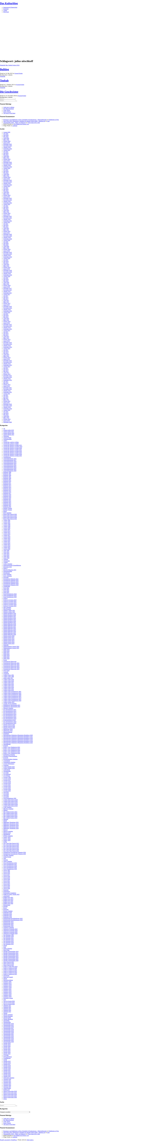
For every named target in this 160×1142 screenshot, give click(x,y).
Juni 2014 (5, 351)
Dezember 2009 (7, 422)
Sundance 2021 (7, 989)
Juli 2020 (5, 242)
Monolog (5, 819)
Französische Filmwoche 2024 (11, 667)
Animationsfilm (7, 439)
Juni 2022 (5, 207)
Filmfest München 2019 (9, 625)
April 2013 (6, 372)
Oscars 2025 (6, 887)
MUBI (5, 821)
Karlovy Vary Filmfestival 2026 (11, 753)
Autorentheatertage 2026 (9, 470)
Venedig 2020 (7, 1068)
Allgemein (6, 436)
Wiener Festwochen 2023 (10, 1092)
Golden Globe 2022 (8, 684)
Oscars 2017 (6, 875)
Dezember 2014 (7, 342)
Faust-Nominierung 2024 (10, 594)
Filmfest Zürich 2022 (8, 639)
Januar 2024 (6, 178)
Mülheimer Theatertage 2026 (11, 828)
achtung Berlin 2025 (8, 434)
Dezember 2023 (7, 180)
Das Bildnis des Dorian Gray (21, 124)
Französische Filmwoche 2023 (11, 666)
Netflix (5, 842)
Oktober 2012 (7, 378)
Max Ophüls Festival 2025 (10, 818)
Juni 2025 (5, 153)
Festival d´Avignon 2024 (9, 604)
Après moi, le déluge (8, 107)
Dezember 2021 (7, 216)
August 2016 (6, 312)
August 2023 (6, 186)
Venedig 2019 (7, 1067)
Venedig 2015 (7, 1061)
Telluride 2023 (7, 1008)
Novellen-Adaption (8, 855)
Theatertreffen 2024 (8, 1038)
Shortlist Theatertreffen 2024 (10, 957)
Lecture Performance (8, 763)
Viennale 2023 (7, 1083)
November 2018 (7, 272)
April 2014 (6, 354)
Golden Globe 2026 (8, 690)
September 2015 (7, 329)
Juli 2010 (5, 411)
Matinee (5, 810)
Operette (5, 860)
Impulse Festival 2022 (9, 724)
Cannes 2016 (6, 534)
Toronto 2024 (6, 1052)
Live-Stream (6, 775)
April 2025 (6, 156)
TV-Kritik (6, 1055)
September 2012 (7, 380)
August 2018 (6, 276)
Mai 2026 (5, 136)
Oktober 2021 (7, 219)
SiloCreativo (30, 1140)
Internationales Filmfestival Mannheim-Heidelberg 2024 (18, 741)
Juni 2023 (5, 189)
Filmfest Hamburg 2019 (9, 613)
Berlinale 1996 (7, 478)
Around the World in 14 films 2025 (12, 455)
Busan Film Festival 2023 (10, 515)
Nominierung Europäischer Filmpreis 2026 (14, 854)
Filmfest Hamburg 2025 (9, 622)
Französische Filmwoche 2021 (11, 663)
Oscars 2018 (6, 876)
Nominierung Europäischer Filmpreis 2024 (14, 852)
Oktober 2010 (7, 407)
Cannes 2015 (6, 532)
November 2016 (7, 308)
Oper (4, 858)
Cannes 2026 (6, 549)
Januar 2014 (6, 359)
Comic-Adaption (7, 564)
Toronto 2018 (6, 1043)
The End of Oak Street (9, 113)
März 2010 (6, 417)
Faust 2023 (6, 589)
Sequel (5, 945)
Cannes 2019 (6, 538)
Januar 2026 (6, 142)
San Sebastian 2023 (8, 941)
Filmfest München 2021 (9, 627)
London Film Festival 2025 (10, 805)
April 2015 (6, 336)
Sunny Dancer (7, 111)
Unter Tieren (6, 110)
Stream (5, 978)
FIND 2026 (6, 658)
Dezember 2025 (7, 144)
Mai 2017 (5, 299)
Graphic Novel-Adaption (9, 703)
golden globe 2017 (8, 678)
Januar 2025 (6, 160)
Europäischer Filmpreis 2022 (10, 580)
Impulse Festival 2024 (9, 726)
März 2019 (6, 266)
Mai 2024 (5, 172)
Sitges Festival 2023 (8, 962)
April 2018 (6, 282)
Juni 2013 (5, 369)
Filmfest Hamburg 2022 (9, 618)
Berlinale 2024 (7, 503)
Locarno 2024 (7, 789)
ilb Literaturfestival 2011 (9, 709)
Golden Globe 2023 (8, 685)
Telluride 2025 (7, 1011)
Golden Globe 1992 (8, 675)
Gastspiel (5, 672)
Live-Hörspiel (7, 774)
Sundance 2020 (7, 987)
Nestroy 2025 (6, 840)
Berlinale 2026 (7, 506)
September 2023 (7, 184)
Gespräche (6, 673)
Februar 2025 (6, 159)
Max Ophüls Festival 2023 (10, 815)
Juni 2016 (5, 315)
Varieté (5, 1059)
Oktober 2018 (7, 273)
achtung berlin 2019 (8, 430)
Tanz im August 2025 (9, 1002)
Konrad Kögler (19, 73)
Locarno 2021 (7, 784)
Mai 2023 (5, 191)
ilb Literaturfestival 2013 (9, 712)
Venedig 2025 (7, 1076)
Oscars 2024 (6, 885)
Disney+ (5, 568)
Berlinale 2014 (7, 487)
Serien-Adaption (7, 948)
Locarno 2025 (7, 790)
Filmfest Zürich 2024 (8, 642)
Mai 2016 (5, 317)
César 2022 (6, 553)
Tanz (4, 999)
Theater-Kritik (7, 1017)
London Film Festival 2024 (10, 804)
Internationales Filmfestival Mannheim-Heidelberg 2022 (18, 738)
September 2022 (7, 203)
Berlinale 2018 (7, 494)
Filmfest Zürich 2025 (8, 643)
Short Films (6, 950)
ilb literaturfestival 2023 (9, 720)
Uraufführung (7, 1058)
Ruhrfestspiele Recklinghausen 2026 (13, 920)
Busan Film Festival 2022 (10, 514)
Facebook (5, 9)
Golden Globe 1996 (8, 676)
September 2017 (7, 293)
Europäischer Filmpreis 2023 (10, 582)
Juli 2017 (5, 296)
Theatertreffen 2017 (8, 1028)
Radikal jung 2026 (8, 903)
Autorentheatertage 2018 (9, 461)
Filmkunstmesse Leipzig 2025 (11, 648)
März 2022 (6, 212)
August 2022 (6, 204)
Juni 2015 (5, 333)
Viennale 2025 (7, 1086)
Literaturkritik (7, 771)
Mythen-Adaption (8, 836)
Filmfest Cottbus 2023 (9, 612)
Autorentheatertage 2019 (9, 463)
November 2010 (7, 405)
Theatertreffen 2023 (8, 1037)
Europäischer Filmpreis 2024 (10, 583)
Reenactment (6, 905)
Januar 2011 (6, 402)
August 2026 (6, 132)
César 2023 (6, 555)
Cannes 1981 (6, 520)
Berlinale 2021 (7, 499)
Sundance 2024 (7, 993)
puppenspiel (6, 896)
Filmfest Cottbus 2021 (9, 610)
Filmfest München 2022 (9, 628)
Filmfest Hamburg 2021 (9, 616)
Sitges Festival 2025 (8, 965)
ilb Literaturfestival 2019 (9, 718)
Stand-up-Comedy (8, 977)
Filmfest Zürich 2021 (8, 637)
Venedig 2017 (7, 1064)
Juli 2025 (5, 151)
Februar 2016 (6, 321)
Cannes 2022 (6, 543)
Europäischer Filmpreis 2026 (10, 585)
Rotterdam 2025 (7, 915)
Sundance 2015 (7, 983)
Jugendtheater (7, 744)
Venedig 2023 (7, 1073)
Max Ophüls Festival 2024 (10, 816)
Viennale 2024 (7, 1085)
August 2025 (6, 150)
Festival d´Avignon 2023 (9, 603)
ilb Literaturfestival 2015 (9, 715)
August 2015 (6, 330)
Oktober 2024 (7, 165)
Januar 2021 (6, 233)
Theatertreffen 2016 (8, 1026)
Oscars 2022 (6, 882)
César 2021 (6, 552)
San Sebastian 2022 (8, 939)
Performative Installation (9, 893)
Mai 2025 (5, 154)
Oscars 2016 (6, 873)
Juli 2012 (5, 381)
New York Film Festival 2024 (11, 849)
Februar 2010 (6, 419)
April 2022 (6, 210)
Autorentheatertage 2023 (9, 466)
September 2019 (7, 257)
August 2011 (6, 393)
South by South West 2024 (10, 966)
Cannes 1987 (6, 521)
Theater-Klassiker (8, 1016)
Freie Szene (6, 670)
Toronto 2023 (6, 1050)
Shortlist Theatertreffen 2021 (10, 953)
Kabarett (5, 745)
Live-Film (6, 772)
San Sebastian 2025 (8, 944)
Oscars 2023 (6, 884)
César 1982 (6, 550)
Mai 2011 (5, 398)
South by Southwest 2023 (10, 971)
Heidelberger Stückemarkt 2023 (11, 705)
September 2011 (7, 392)
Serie (4, 947)
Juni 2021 (5, 225)
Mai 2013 (5, 371)
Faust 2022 (6, 588)
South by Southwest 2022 (10, 969)
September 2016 (7, 311)
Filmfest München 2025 (9, 633)
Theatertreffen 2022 (8, 1035)
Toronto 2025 (6, 1053)
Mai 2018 (5, 281)
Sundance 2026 (7, 996)
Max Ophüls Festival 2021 (10, 812)
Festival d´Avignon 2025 (9, 606)
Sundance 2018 (7, 984)
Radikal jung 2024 (8, 900)
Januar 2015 (6, 341)
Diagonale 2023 (7, 567)
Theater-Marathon (8, 1019)
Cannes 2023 (6, 544)
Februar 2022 (6, 213)
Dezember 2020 (7, 234)
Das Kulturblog (9, 3)
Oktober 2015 (7, 327)
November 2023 (7, 181)
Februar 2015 (6, 339)
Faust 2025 (6, 592)
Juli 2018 (5, 278)
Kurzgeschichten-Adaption (10, 759)
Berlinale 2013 (7, 485)
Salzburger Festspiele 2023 (10, 929)
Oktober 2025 (7, 147)
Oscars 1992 (6, 870)
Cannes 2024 (6, 546)
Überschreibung (7, 1056)
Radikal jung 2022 (8, 897)
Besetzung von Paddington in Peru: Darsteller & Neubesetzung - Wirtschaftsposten (25, 119)
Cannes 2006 (6, 528)
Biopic (5, 511)
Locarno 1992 (7, 777)
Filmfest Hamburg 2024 (9, 621)
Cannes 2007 (6, 529)
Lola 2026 (6, 796)
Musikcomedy (7, 833)
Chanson (5, 559)
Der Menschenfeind (8, 108)
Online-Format (7, 857)
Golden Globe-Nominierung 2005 (12, 696)
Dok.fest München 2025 (9, 570)
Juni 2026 (5, 135)
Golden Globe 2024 (8, 687)
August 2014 (6, 348)
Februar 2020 (6, 249)
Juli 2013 (5, 368)
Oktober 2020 (7, 237)
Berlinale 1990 (7, 475)
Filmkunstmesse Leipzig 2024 (11, 646)
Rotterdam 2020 (7, 912)
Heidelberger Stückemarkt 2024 (11, 706)
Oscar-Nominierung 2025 (10, 867)
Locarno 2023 (7, 787)
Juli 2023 (5, 187)
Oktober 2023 (7, 183)
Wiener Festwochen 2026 (10, 1097)
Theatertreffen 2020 (8, 1032)
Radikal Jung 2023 (8, 899)
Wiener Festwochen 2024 (10, 1094)
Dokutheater (6, 573)
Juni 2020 (5, 243)
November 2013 (7, 362)
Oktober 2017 (7, 291)
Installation (6, 733)
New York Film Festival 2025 (11, 851)
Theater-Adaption (8, 1014)
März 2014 (6, 356)
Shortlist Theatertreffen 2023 (10, 956)
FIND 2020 (6, 651)
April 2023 (6, 192)
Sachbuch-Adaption (8, 927)
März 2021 (6, 230)
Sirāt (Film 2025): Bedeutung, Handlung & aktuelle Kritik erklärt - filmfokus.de (24, 121)
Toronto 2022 (6, 1049)
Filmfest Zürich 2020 (8, 636)
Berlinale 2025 (7, 505)
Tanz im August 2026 (9, 1004)
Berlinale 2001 (7, 479)
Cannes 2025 (6, 547)
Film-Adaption (7, 607)
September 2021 (7, 221)
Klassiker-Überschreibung (10, 756)
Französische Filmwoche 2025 (11, 669)
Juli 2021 (5, 224)
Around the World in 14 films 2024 (12, 454)
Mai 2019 (5, 263)
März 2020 (6, 248)
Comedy (5, 562)
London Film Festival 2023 (10, 802)
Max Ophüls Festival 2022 (13, 65)
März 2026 (6, 139)
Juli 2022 (5, 206)
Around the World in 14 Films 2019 (12, 446)
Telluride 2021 (7, 1005)
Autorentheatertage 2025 (9, 469)
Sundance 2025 (7, 995)
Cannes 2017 (6, 535)
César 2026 (6, 558)
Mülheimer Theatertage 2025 (11, 827)
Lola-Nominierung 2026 (9, 798)
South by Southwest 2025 (10, 974)
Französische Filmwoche (9, 661)
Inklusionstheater (7, 732)
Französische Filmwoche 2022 (11, 664)
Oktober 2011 (7, 390)
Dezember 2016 (7, 306)
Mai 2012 (5, 383)
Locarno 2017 (7, 780)
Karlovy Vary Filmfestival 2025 (11, 751)
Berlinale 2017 (7, 493)
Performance (6, 891)
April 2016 (6, 318)
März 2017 (6, 302)
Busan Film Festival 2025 (10, 518)
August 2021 (6, 222)
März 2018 (6, 284)
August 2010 (6, 410)
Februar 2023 (6, 195)
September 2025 (7, 148)
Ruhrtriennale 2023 (8, 921)
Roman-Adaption (7, 911)
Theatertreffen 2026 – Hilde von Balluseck (14, 122)
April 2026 (6, 138)
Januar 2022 (6, 215)
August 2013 (6, 366)
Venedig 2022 (7, 1071)
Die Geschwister (9, 91)
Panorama (6, 890)
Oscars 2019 (6, 878)
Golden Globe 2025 (8, 688)
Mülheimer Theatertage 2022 (11, 822)
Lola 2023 (6, 792)
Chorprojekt (6, 561)
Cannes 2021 (6, 541)
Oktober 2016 (7, 309)
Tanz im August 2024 (9, 1001)
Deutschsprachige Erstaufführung (12, 565)
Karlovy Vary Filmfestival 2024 (11, 750)
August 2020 (6, 240)
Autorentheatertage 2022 (9, 464)
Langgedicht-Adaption (9, 762)
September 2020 (7, 239)
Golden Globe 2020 (8, 681)
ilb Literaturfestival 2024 (9, 721)
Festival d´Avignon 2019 (9, 600)
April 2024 (6, 174)
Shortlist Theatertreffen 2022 (10, 954)
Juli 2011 (5, 395)
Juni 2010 (5, 413)
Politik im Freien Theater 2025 (11, 894)
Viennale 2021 (7, 1080)
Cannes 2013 (6, 531)
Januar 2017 (6, 305)
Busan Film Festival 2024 (10, 517)
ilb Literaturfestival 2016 (9, 717)
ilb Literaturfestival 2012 (9, 711)
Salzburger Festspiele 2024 (10, 930)
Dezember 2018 (7, 270)
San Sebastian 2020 (8, 936)
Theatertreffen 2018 (8, 1029)
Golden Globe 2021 (8, 682)
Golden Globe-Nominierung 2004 (12, 694)
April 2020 (6, 246)
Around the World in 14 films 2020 (12, 448)
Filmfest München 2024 (9, 631)
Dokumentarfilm (7, 571)
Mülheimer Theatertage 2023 (11, 824)
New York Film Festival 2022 (11, 846)
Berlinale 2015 (7, 490)
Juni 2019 (5, 261)
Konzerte (5, 757)
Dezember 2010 (7, 404)
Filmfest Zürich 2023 (8, 640)
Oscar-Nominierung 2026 (10, 869)
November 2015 (7, 326)
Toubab (4, 80)
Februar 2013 (6, 374)
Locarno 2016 (7, 778)
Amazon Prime (7, 437)
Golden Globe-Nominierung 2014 (12, 697)
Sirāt (48, 121)
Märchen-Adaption (8, 809)
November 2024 (7, 163)
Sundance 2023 (7, 992)
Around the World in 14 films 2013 (12, 445)
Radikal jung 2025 (8, 902)
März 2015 (6, 338)
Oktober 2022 (7, 201)
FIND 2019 (6, 649)
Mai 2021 (5, 227)
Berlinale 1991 (7, 476)
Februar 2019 (6, 267)
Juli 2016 (5, 314)
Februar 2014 (6, 357)
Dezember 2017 (7, 288)
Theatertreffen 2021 (8, 1034)
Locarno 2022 (7, 786)
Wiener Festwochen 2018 (10, 1091)
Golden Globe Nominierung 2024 (12, 693)
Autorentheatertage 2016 (9, 458)
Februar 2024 (6, 177)
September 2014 (7, 347)
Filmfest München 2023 (9, 630)
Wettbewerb (6, 1089)
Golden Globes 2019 (8, 702)
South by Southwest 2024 (10, 972)
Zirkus (5, 1099)
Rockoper (5, 909)
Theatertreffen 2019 (8, 1031)
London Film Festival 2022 (10, 801)
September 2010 (7, 408)
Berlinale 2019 (7, 496)
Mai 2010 (5, 414)
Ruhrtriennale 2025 (8, 924)
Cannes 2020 (6, 540)
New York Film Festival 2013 (11, 843)
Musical (5, 830)
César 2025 (6, 556)
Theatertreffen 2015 (8, 1025)
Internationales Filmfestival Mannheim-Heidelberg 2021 (18, 736)
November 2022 (7, 200)
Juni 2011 (5, 396)
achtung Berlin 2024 (8, 433)
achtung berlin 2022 (8, 431)
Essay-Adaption (7, 576)
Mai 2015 (5, 335)
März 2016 (6, 320)
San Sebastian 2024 (8, 942)
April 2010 (6, 416)
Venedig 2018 (7, 1065)
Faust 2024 (6, 591)
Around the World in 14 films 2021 (12, 449)
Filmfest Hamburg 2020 (9, 615)
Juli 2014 (5, 350)
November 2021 (7, 218)
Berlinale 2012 (7, 484)
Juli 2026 (5, 133)
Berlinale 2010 (7, 481)
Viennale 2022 (7, 1082)
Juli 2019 (5, 260)
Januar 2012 (6, 386)
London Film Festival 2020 (10, 799)
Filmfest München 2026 (9, 634)
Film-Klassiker (7, 609)
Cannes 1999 (6, 526)
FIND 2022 (6, 654)
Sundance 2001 (7, 981)
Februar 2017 (6, 303)
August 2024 (6, 168)
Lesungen (5, 765)
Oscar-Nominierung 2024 (10, 866)
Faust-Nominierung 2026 (10, 597)
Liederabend (6, 769)
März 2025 (6, 157)
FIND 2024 (6, 655)
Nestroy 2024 (6, 839)
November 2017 (7, 290)
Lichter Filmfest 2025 (9, 766)
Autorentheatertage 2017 (9, 460)
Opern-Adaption (7, 861)
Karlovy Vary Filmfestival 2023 (11, 748)
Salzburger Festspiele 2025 (10, 932)
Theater (5, 1013)
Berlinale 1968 (7, 472)
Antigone (14, 125)
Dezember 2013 (7, 360)
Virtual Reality (7, 1088)
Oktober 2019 (7, 255)
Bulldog (4, 69)
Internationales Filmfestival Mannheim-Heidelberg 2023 (18, 739)
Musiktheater (6, 834)
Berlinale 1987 (7, 473)
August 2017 (6, 294)
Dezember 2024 (7, 162)
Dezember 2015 (7, 324)
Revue (5, 908)
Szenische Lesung (8, 998)
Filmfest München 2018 (9, 624)
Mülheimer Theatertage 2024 (11, 825)
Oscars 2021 (6, 881)
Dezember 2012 (7, 375)
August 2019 (6, 258)
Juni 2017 (5, 297)
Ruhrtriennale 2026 (8, 926)
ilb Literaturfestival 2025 (9, 723)
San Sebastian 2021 (8, 938)
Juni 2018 (5, 279)
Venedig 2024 (7, 1074)
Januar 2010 (6, 420)
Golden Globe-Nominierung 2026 (12, 700)
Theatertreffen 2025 (8, 1040)
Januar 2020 (6, 251)
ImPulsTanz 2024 (8, 729)
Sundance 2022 (7, 990)
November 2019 (7, 254)
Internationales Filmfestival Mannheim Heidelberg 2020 (18, 735)
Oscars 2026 (6, 888)
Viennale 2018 (7, 1079)
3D (4, 428)
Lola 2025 (6, 795)
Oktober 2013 (7, 363)
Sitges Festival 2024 (8, 963)
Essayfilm (5, 577)
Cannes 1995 (6, 523)
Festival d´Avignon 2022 (9, 601)
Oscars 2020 (6, 879)
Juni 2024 (5, 171)
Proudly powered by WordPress (8, 1140)
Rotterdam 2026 (7, 917)
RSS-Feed (6, 12)
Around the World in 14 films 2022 (12, 451)
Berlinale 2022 (7, 500)
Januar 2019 (6, 269)
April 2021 (6, 228)
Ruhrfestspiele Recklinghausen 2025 (13, 918)
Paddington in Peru (54, 119)
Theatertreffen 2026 (8, 1041)
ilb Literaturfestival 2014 (9, 714)
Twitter (5, 10)
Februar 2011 (6, 401)
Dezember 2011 (7, 387)
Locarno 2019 (7, 783)
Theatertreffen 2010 (8, 1023)
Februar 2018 (6, 285)
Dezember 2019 (7, 252)
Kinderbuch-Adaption (9, 754)
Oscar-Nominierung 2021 (10, 864)
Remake (5, 906)
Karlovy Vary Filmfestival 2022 (11, 747)
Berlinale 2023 (7, 502)
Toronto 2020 (6, 1046)
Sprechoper (6, 975)
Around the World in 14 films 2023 (12, 452)
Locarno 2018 (7, 781)
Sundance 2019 (7, 986)
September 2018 (7, 275)
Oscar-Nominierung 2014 (10, 863)
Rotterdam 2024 (7, 914)
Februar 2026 (6, 141)
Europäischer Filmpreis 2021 (10, 579)
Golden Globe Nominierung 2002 (12, 691)
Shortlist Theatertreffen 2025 (10, 959)
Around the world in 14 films (11, 442)
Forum (5, 660)
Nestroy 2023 (6, 837)
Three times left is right (34, 122)
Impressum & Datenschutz (10, 7)
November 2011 (7, 389)
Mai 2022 (5, 209)
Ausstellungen (7, 457)
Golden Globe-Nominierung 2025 (12, 699)
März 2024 (6, 175)
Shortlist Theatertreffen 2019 (10, 951)
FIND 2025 (6, 657)
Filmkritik (2, 65)
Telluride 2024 (7, 1010)
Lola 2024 (6, 793)
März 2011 (6, 399)
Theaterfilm (6, 1020)
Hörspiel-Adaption (8, 708)
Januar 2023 (6, 197)
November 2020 (7, 236)
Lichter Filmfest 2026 (9, 768)
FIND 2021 (6, 652)
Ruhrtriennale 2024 (8, 923)
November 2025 (7, 145)
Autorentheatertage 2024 (9, 467)
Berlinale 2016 (7, 491)
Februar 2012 (6, 384)
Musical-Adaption (8, 831)
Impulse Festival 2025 (9, 727)
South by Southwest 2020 (10, 968)
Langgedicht (6, 760)
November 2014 (7, 344)
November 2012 (7, 377)
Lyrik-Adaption (7, 807)
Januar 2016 (6, 323)
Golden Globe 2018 (8, 679)
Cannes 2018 (6, 537)
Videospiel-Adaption (8, 1077)
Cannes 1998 (6, 525)
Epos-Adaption (7, 574)
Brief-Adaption (7, 512)
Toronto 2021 (6, 1047)
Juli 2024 (5, 169)
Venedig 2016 (7, 1062)
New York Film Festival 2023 (11, 848)
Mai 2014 (5, 353)
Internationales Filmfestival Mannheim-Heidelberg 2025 (18, 742)
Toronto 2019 (6, 1044)
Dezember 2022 (7, 198)
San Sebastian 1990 (8, 935)
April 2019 (6, 264)
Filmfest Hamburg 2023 (9, 619)
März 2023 (6, 194)
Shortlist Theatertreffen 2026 (10, 960)
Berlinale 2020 (7, 497)
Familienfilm (6, 586)
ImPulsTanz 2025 (8, 730)
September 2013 (7, 365)
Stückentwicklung (8, 980)
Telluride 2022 (7, 1007)
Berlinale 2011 (7, 482)
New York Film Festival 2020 (11, 845)
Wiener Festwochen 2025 (10, 1096)
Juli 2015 (5, 332)
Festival (5, 598)
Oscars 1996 (6, 872)
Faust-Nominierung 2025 (10, 595)
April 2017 (6, 300)
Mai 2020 (5, 245)
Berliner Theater (7, 508)
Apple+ (5, 440)
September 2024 (7, 166)
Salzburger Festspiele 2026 (10, 933)
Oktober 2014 (7, 345)
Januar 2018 (6, 287)
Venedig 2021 (7, 1070)
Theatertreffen (7, 1022)
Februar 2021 (6, 231)
